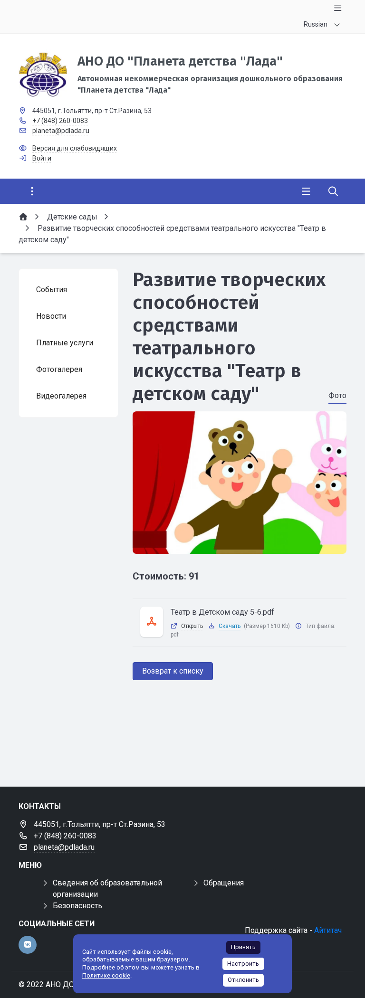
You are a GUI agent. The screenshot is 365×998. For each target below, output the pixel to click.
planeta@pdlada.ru (60, 130)
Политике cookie (106, 975)
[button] (239, 545)
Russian (315, 24)
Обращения (223, 882)
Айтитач (328, 930)
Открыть (192, 626)
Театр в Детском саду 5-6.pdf (222, 612)
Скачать (229, 626)
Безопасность (77, 905)
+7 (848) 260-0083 (60, 120)
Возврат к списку (172, 670)
